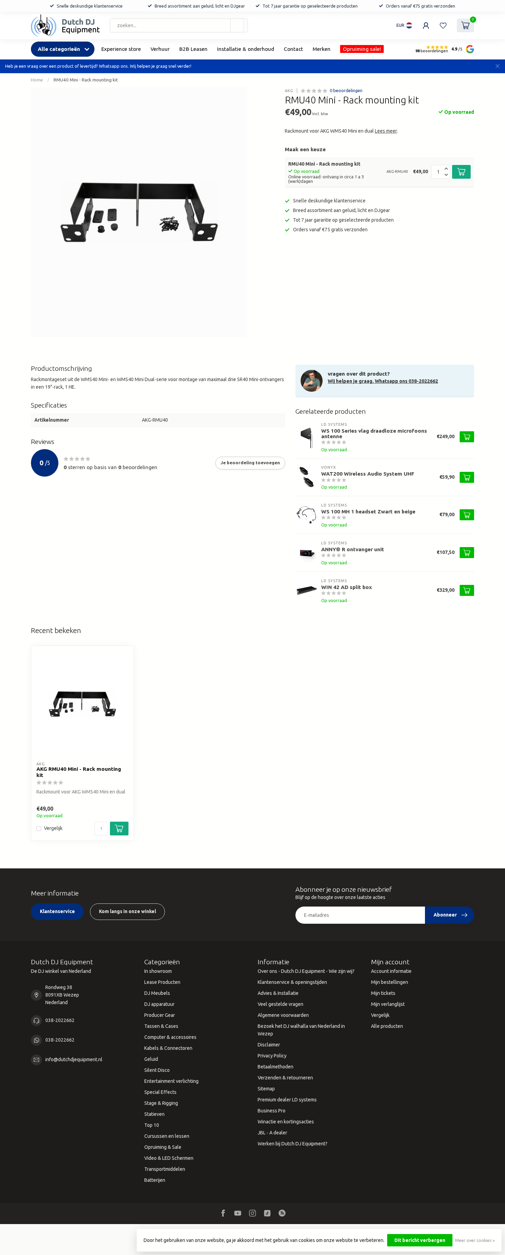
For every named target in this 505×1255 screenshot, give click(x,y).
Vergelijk (53, 828)
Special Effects (160, 1092)
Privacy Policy (272, 1055)
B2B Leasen (193, 49)
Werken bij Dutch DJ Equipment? (292, 1143)
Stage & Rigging (161, 1103)
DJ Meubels (157, 993)
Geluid (151, 1059)
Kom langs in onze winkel (127, 911)
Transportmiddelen (164, 1169)
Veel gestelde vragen (280, 1004)
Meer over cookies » (475, 1240)
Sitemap (266, 1088)
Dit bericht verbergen (419, 1240)
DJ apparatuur (159, 1004)
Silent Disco (157, 1070)
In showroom (158, 971)
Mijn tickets (383, 993)
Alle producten (387, 1026)
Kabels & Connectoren (168, 1048)
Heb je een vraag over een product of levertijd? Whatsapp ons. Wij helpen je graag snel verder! (98, 66)
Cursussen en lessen (166, 1136)
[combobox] (178, 25)
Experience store (121, 49)
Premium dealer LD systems (287, 1099)
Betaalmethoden (275, 1066)
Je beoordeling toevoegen (250, 462)
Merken (321, 49)
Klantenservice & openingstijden (292, 982)
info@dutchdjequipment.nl (73, 1059)
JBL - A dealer (272, 1132)
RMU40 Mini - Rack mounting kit (86, 79)
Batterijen (154, 1180)
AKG (289, 90)
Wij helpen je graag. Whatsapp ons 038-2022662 (383, 381)
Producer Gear (159, 1015)
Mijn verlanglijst (388, 1004)
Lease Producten (162, 982)
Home (37, 79)
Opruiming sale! (362, 49)
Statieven (154, 1114)
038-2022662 (60, 1020)
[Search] (237, 25)
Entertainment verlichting (171, 1081)
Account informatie (391, 971)
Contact (293, 49)
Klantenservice (57, 911)
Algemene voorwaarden (283, 1015)
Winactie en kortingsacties (286, 1121)
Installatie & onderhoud (245, 49)
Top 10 (151, 1125)
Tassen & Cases (161, 1026)
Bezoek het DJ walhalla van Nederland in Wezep (301, 1029)
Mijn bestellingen (389, 982)
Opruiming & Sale (162, 1147)
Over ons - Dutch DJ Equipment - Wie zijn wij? (306, 971)
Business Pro (271, 1110)
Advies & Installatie (278, 993)
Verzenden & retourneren (285, 1077)
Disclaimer (269, 1044)
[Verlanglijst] (443, 25)
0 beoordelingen (346, 90)
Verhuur (160, 49)
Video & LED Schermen (168, 1158)
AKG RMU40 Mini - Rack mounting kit (78, 772)
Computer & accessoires (170, 1037)
